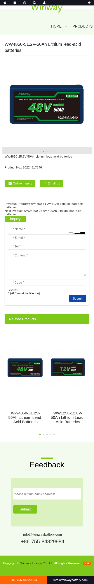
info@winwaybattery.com (42, 534)
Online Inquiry (22, 183)
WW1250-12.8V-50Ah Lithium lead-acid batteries (68, 417)
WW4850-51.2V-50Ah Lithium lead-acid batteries (25, 417)
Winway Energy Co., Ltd (37, 563)
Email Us (54, 183)
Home (56, 26)
